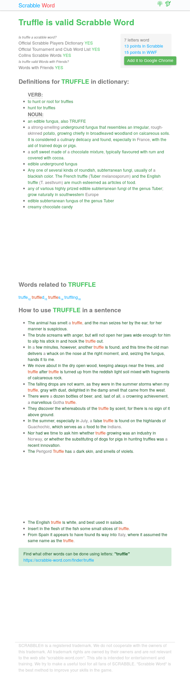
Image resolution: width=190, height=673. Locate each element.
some (85, 528)
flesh (55, 528)
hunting (135, 439)
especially (122, 139)
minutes (51, 347)
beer (88, 396)
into (113, 534)
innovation (50, 445)
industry (144, 433)
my (166, 384)
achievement (156, 396)
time (142, 347)
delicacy (83, 139)
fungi (127, 170)
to (29, 101)
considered (45, 139)
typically (113, 152)
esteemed (92, 182)
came (133, 390)
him (167, 335)
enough (150, 335)
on (135, 133)
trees (149, 365)
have (78, 534)
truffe (25, 297)
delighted (76, 390)
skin (89, 451)
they (96, 384)
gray (44, 390)
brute (41, 335)
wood (92, 365)
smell (114, 390)
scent (120, 408)
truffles (67, 101)
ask (67, 433)
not (102, 335)
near (133, 365)
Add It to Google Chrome (150, 60)
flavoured (130, 152)
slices (107, 528)
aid (30, 145)
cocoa (57, 158)
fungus (52, 121)
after (43, 371)
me (51, 359)
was (126, 433)
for (57, 101)
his (42, 341)
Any (31, 170)
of (36, 145)
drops (53, 384)
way (105, 534)
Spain (43, 534)
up (79, 371)
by (131, 322)
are (67, 182)
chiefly (79, 133)
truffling (72, 297)
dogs (57, 145)
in (87, 133)
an (30, 121)
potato (49, 133)
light (118, 371)
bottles (72, 396)
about (51, 365)
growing (64, 133)
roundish (87, 170)
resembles (117, 127)
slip (35, 341)
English (154, 176)
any (31, 188)
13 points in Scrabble (143, 46)
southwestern (71, 194)
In (29, 347)
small (96, 528)
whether (86, 433)
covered (35, 158)
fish (76, 528)
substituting (82, 439)
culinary (67, 139)
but (88, 335)
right (98, 353)
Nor (31, 433)
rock (58, 377)
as (104, 182)
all (118, 396)
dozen (59, 396)
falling (41, 384)
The (58, 176)
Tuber (95, 176)
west (160, 390)
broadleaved (101, 133)
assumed (151, 534)
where (133, 534)
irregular (141, 127)
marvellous (41, 402)
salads (116, 522)
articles (114, 182)
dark (80, 451)
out (100, 341)
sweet (44, 152)
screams (55, 335)
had (39, 433)
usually (140, 170)
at (84, 353)
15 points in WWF (140, 52)
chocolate (80, 152)
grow (32, 194)
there (138, 408)
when (157, 384)
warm (79, 384)
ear (144, 322)
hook (72, 341)
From (32, 534)
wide (137, 335)
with (155, 139)
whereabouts (74, 408)
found (105, 139)
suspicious (57, 329)
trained (45, 145)
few (39, 347)
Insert (33, 528)
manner (35, 329)
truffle (82, 176)
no (151, 408)
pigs (72, 145)
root (50, 101)
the (163, 139)
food (131, 182)
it (41, 359)
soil (126, 371)
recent (33, 445)
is (32, 139)
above (33, 414)
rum (152, 152)
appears (61, 534)
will (95, 335)
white (71, 522)
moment (111, 353)
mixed (135, 371)
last (107, 396)
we (46, 433)
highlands (152, 420)
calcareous (149, 133)
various (47, 188)
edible (39, 121)
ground (46, 414)
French (69, 176)
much (76, 182)
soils (165, 133)
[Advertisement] (99, 242)
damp (103, 390)
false (97, 420)
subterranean (109, 170)
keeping (106, 365)
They (32, 408)
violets (127, 451)
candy (67, 206)
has (53, 322)
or (43, 101)
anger (77, 335)
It (29, 139)
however (68, 347)
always (121, 365)
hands (33, 359)
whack (53, 353)
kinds (68, 170)
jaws (128, 335)
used (100, 522)
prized (72, 188)
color (48, 176)
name (44, 540)
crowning (134, 396)
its (98, 534)
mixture (97, 152)
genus (145, 188)
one (39, 170)
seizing (136, 353)
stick (50, 341)
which (57, 426)
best (91, 522)
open (110, 335)
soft (34, 152)
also (64, 121)
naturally (46, 194)
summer (130, 384)
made (56, 152)
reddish (106, 371)
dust (62, 390)
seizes (115, 322)
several (55, 170)
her (125, 322)
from (87, 371)
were (105, 384)
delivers (35, 353)
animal (42, 322)
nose (77, 353)
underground (72, 127)
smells (109, 451)
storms (145, 384)
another (85, 347)
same (33, 540)
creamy (34, 206)
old (156, 347)
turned (70, 371)
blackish (35, 176)
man (104, 322)
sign (158, 408)
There (33, 396)
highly (60, 188)
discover (46, 408)
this (133, 347)
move (40, 365)
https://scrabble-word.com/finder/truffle (58, 560)
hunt (36, 101)
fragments (160, 371)
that (102, 127)
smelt (62, 322)
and (95, 139)
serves (70, 426)
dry (72, 365)
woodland (123, 133)
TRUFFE (78, 121)
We (31, 365)
